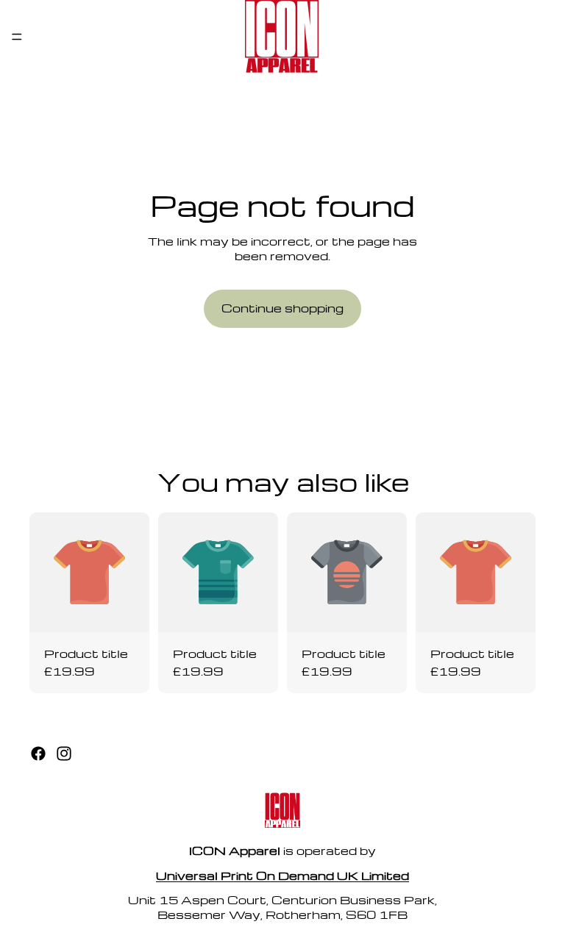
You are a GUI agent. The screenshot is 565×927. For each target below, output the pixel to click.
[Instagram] (64, 753)
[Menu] (17, 37)
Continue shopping (282, 308)
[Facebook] (38, 753)
